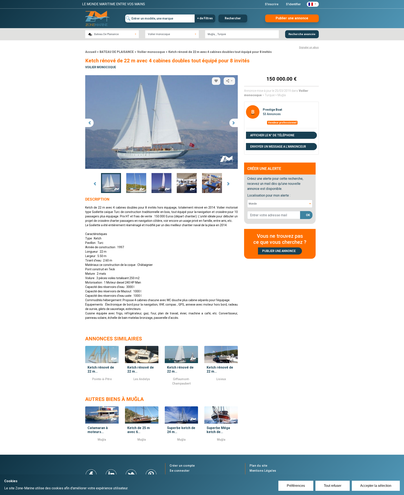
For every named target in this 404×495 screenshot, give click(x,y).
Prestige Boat (272, 109)
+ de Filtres (205, 18)
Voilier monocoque (151, 52)
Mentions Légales (263, 470)
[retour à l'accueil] (97, 18)
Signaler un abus (309, 47)
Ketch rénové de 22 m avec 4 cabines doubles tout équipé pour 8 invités (220, 52)
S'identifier (293, 4)
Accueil (90, 52)
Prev (94, 184)
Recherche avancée (301, 34)
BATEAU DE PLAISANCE (117, 52)
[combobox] (112, 34)
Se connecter (180, 470)
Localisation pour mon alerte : (268, 195)
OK (308, 215)
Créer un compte (182, 465)
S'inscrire (271, 4)
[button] (313, 4)
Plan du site (258, 465)
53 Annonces (272, 114)
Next (228, 184)
